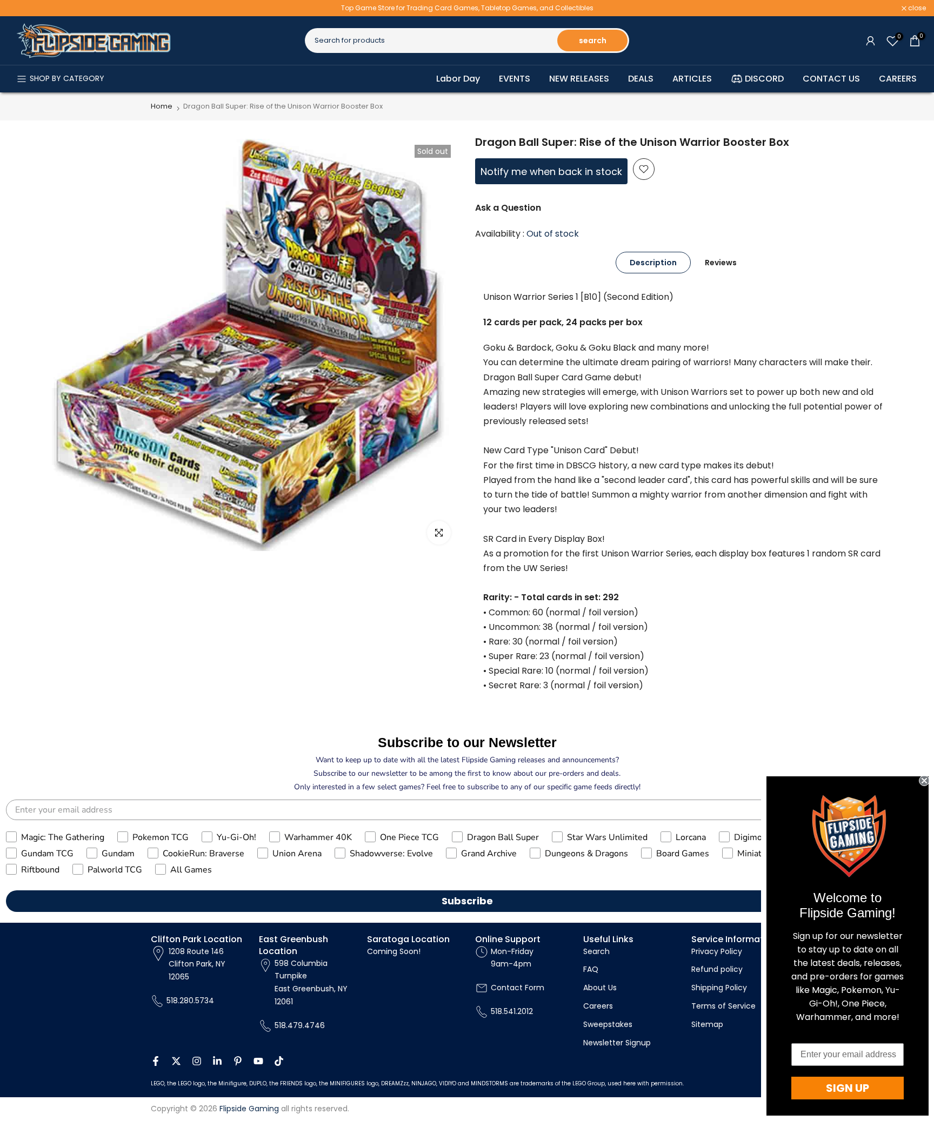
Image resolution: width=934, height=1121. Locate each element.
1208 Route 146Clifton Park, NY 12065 (197, 964)
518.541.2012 (512, 1011)
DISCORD (764, 78)
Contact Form (517, 987)
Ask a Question (508, 208)
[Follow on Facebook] (156, 1061)
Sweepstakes (607, 1024)
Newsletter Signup (617, 1042)
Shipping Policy (719, 987)
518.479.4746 (300, 1025)
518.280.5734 (190, 1000)
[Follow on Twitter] (176, 1061)
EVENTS (514, 78)
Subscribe (467, 901)
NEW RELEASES (579, 78)
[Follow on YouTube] (258, 1061)
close (22, 8)
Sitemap (707, 1024)
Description (653, 262)
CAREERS (898, 78)
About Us (600, 987)
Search (596, 951)
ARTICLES (692, 78)
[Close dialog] (924, 780)
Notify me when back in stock (551, 171)
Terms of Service (723, 1006)
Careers (598, 1006)
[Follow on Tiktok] (279, 1061)
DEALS (640, 78)
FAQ (590, 969)
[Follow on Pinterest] (238, 1061)
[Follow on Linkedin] (217, 1061)
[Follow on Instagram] (197, 1061)
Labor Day (458, 78)
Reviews (721, 262)
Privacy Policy (716, 951)
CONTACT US (831, 78)
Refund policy (717, 969)
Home (161, 106)
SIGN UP (847, 1088)
